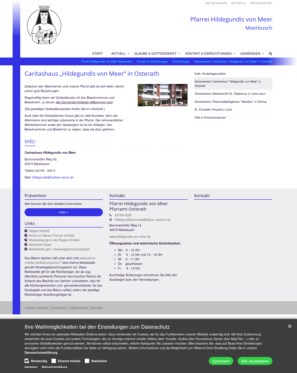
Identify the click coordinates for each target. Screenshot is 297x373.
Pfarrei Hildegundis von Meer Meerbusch (106, 61)
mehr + (64, 212)
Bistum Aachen (216, 3)
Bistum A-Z (238, 3)
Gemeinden (250, 53)
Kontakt (97, 307)
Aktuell (118, 53)
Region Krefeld (39, 231)
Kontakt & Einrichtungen (208, 53)
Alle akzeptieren (255, 361)
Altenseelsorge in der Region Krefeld (54, 240)
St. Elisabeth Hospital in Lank (213, 109)
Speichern (221, 361)
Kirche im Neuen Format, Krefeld (51, 235)
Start (97, 53)
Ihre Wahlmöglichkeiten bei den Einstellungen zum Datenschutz (97, 326)
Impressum (60, 307)
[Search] (268, 53)
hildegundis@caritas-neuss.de (53, 177)
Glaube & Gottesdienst (155, 53)
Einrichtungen (181, 61)
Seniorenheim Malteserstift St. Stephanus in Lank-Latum (230, 93)
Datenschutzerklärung (41, 352)
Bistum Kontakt (261, 3)
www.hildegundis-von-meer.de (130, 236)
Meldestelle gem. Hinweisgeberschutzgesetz (59, 249)
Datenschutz (80, 307)
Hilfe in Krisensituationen (210, 117)
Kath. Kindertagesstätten (210, 73)
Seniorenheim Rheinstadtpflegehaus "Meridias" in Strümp (231, 101)
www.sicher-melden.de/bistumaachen (60, 260)
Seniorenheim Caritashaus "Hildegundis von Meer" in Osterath (233, 61)
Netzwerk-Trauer (40, 244)
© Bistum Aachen (37, 307)
